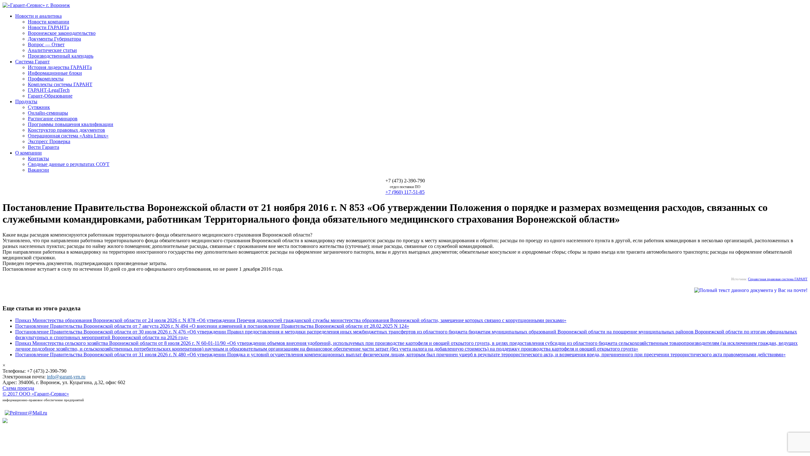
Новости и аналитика (38, 16)
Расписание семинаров (53, 118)
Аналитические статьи (52, 50)
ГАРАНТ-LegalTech (49, 90)
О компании (28, 152)
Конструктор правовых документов (66, 130)
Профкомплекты (46, 78)
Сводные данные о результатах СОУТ (68, 164)
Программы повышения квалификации (70, 124)
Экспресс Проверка (49, 141)
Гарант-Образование (50, 95)
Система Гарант (32, 61)
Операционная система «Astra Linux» (68, 135)
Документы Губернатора (54, 38)
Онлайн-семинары (48, 113)
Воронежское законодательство (62, 33)
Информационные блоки (55, 73)
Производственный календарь (60, 56)
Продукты (26, 101)
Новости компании (48, 21)
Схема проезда (18, 388)
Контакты (38, 158)
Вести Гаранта (43, 147)
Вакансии (38, 170)
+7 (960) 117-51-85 (405, 192)
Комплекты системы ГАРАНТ (60, 84)
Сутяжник (39, 107)
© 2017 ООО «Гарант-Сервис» (36, 393)
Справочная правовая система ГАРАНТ (777, 279)
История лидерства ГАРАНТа (60, 67)
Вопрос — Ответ (46, 44)
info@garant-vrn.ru (66, 376)
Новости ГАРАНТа (48, 27)
